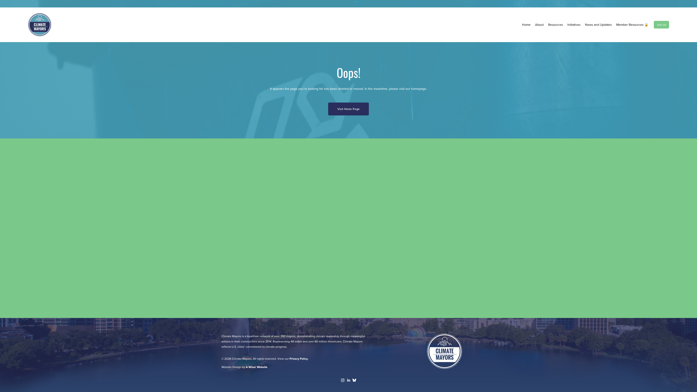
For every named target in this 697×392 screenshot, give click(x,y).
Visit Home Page (348, 109)
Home (526, 24)
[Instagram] (343, 380)
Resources (555, 24)
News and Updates (598, 24)
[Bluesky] (354, 380)
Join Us (661, 25)
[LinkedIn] (348, 380)
